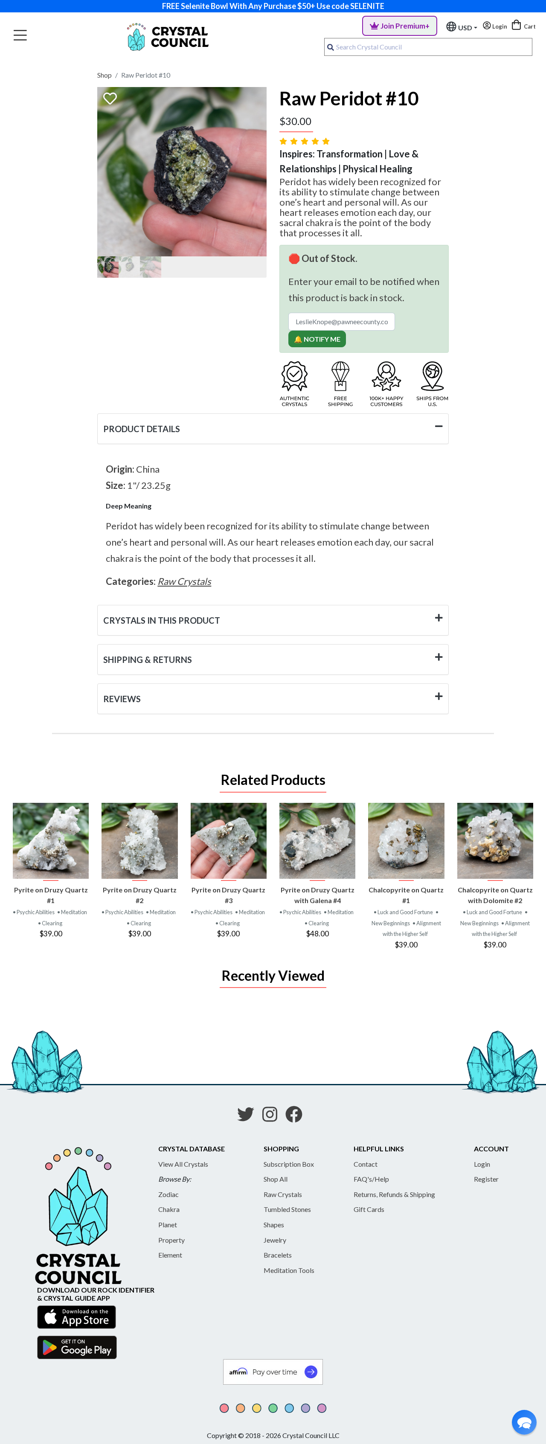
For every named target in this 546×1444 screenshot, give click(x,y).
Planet (167, 1224)
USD (465, 27)
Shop (104, 75)
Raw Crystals (283, 1194)
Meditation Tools (289, 1270)
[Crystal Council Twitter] (249, 1117)
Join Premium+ (405, 25)
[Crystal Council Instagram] (273, 1117)
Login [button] (499, 26)
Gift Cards (369, 1209)
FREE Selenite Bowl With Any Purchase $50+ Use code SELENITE (273, 6)
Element (170, 1255)
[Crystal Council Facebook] (297, 1117)
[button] (524, 1422)
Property (171, 1240)
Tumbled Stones (287, 1209)
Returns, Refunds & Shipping (394, 1194)
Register (486, 1179)
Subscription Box (289, 1164)
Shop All (276, 1179)
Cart (529, 26)
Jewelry (275, 1240)
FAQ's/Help (371, 1179)
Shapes (274, 1224)
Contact (366, 1164)
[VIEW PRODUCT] (51, 841)
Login (482, 1164)
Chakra (169, 1209)
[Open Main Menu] (20, 36)
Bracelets (278, 1255)
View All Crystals (183, 1164)
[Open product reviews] (305, 141)
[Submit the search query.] (330, 47)
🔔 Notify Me (317, 339)
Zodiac (168, 1194)
